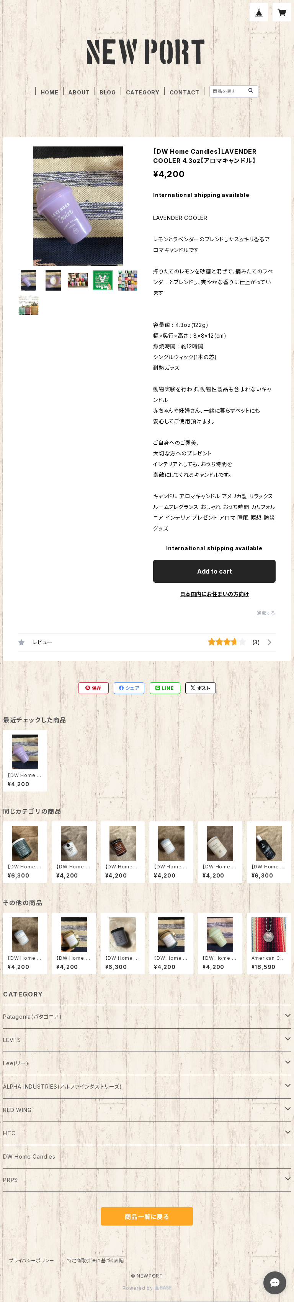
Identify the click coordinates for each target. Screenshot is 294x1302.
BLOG (108, 92)
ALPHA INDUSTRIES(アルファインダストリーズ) (62, 1086)
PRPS (10, 1180)
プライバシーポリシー (31, 1260)
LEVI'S (12, 1040)
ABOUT (79, 92)
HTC (9, 1133)
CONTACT (185, 92)
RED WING (17, 1110)
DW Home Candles (29, 1156)
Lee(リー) (16, 1063)
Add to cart (214, 571)
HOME (50, 92)
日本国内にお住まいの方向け (214, 594)
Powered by (138, 1288)
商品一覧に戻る (147, 1217)
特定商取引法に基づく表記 (95, 1260)
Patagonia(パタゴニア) (32, 1016)
